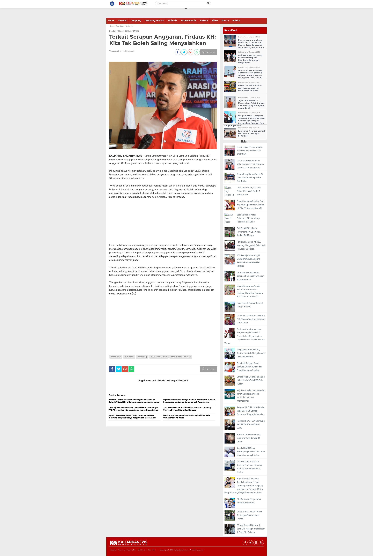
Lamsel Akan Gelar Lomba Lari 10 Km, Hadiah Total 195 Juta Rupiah (251, 380)
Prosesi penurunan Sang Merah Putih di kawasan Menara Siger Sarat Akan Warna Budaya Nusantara (251, 44)
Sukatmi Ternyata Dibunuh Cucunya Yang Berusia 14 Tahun (249, 438)
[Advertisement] (158, 219)
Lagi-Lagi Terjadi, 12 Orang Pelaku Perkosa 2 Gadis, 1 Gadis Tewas (249, 191)
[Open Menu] (112, 3)
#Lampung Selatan (159, 357)
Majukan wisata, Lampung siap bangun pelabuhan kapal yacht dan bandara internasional (251, 395)
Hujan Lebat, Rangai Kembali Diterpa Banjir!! (250, 305)
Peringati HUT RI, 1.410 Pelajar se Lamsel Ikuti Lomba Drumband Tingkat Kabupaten (251, 411)
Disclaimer (142, 550)
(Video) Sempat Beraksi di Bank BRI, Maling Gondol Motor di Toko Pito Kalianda (251, 529)
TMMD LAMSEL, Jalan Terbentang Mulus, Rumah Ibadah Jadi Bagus (249, 232)
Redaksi (113, 550)
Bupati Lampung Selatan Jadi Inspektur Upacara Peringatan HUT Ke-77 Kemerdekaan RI (250, 205)
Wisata (225, 20)
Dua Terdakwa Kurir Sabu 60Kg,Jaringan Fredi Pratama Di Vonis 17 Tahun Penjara (250, 164)
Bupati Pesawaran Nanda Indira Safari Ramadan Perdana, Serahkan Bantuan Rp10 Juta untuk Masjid (250, 291)
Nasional (122, 20)
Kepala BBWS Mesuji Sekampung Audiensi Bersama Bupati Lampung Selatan (251, 451)
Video (215, 20)
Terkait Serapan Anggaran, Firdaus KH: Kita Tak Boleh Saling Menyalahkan (162, 40)
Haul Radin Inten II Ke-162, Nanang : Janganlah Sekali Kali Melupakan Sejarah (251, 245)
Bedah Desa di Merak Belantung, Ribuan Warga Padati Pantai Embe (248, 218)
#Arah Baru (116, 357)
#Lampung (142, 357)
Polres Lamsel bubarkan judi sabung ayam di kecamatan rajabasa (250, 88)
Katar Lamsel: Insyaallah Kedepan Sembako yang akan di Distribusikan (250, 276)
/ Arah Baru (119, 26)
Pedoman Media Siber (127, 550)
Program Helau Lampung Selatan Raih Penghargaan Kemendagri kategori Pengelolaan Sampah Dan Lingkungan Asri (244, 121)
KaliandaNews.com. (181, 550)
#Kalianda (129, 357)
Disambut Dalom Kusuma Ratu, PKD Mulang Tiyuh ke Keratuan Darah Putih (251, 319)
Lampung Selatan (154, 20)
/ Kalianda (129, 26)
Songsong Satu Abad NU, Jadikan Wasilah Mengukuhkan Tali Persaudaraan (251, 353)
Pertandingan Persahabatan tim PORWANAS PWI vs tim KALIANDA (250, 150)
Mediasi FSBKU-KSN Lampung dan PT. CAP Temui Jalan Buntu (251, 424)
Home (111, 20)
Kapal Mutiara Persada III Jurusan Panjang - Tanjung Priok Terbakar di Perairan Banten (249, 466)
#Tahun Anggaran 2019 (181, 357)
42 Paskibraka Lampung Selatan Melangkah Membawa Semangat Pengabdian (250, 59)
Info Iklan (151, 550)
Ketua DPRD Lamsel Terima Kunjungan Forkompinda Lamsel (249, 515)
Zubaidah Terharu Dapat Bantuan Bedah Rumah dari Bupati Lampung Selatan (249, 367)
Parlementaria (188, 20)
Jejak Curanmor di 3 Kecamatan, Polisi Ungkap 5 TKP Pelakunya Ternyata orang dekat (251, 104)
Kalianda (172, 20)
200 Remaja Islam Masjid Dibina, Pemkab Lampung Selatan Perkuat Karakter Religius (248, 260)
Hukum (204, 20)
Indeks (236, 20)
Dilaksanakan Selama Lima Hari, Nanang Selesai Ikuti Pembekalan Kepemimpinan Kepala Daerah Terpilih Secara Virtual (244, 336)
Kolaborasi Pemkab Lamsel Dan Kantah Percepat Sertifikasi (251, 133)
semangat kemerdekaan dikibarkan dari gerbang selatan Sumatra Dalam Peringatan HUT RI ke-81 (250, 74)
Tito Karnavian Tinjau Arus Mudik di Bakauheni (249, 501)
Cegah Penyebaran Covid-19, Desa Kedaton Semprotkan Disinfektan (250, 177)
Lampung (136, 20)
